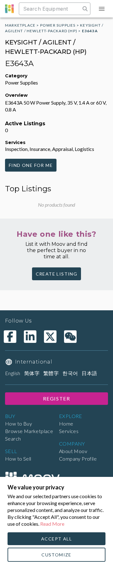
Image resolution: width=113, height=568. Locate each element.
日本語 (89, 373)
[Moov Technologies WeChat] (70, 336)
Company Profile (78, 459)
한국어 (70, 373)
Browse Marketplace (29, 431)
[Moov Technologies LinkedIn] (30, 336)
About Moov (73, 451)
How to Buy (18, 423)
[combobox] (50, 8)
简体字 (32, 373)
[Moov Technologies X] (50, 336)
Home (66, 423)
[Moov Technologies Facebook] (10, 336)
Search (13, 438)
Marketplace (20, 25)
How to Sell (18, 459)
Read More (52, 524)
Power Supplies (58, 25)
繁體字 (51, 373)
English (12, 373)
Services (68, 431)
